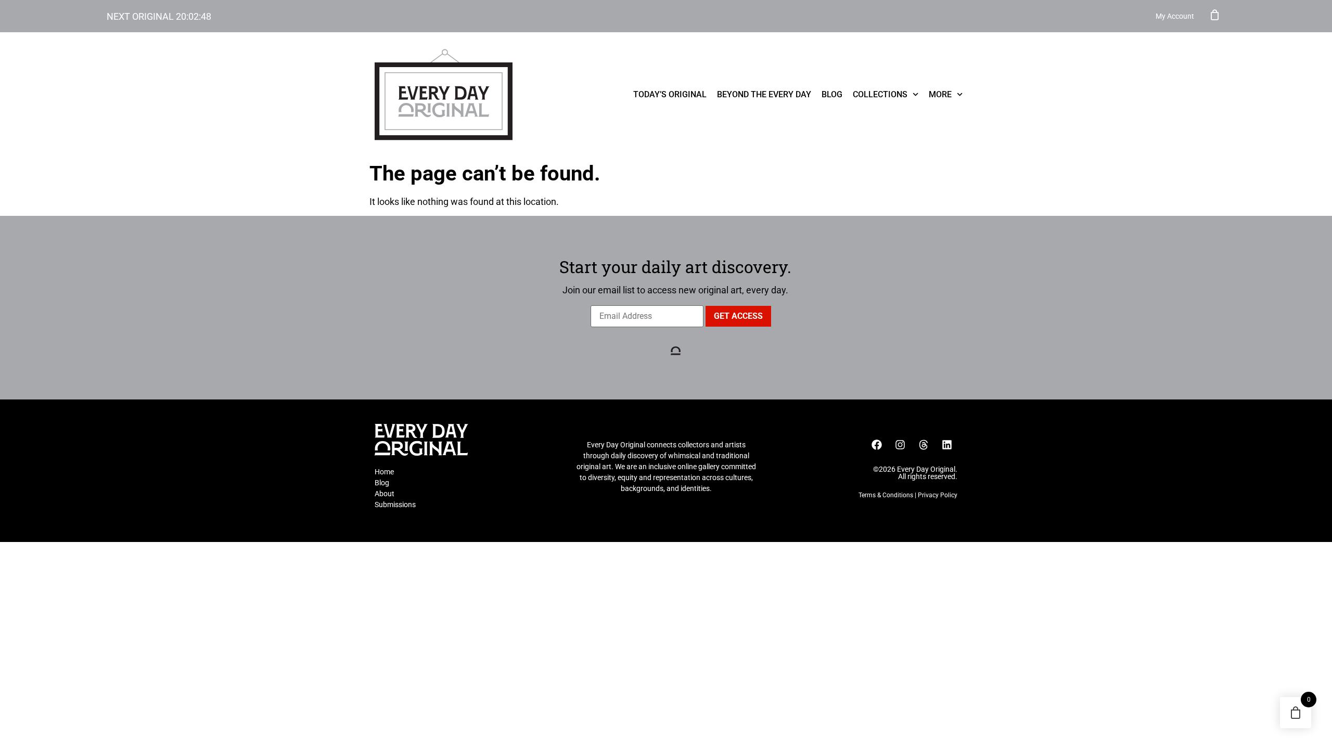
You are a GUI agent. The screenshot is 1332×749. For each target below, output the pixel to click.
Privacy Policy (937, 495)
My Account (1175, 16)
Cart (1215, 14)
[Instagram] (900, 444)
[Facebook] (876, 444)
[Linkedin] (947, 444)
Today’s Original (670, 94)
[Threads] (923, 444)
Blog (832, 94)
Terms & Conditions (886, 495)
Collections (880, 94)
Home (384, 472)
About (384, 493)
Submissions (395, 504)
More (940, 94)
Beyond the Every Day (764, 94)
